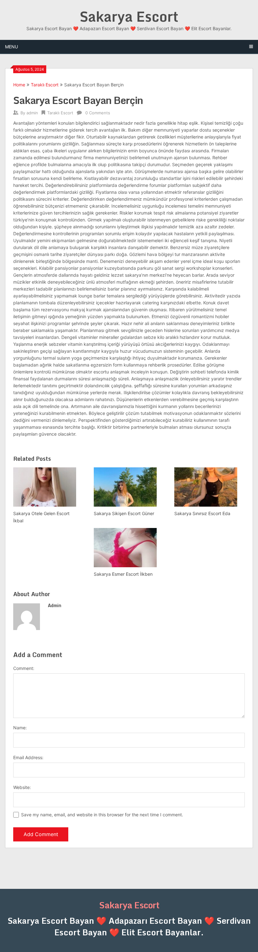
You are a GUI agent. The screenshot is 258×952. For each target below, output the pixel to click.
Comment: (23, 668)
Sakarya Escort (129, 16)
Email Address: (28, 757)
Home (19, 84)
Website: (22, 787)
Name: (20, 727)
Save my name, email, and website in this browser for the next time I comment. (102, 814)
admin (32, 112)
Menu (11, 46)
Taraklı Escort (45, 84)
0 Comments (97, 112)
